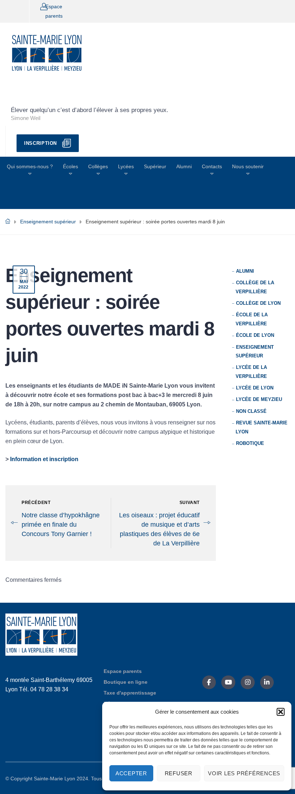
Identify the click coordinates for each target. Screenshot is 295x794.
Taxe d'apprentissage (130, 693)
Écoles (70, 166)
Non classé (251, 411)
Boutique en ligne (126, 682)
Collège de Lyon (258, 303)
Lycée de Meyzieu (259, 399)
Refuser (178, 773)
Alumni (184, 166)
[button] (280, 711)
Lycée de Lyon (254, 388)
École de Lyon (255, 335)
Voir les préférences (244, 773)
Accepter (131, 773)
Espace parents (123, 671)
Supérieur (155, 166)
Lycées (126, 166)
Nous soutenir (248, 166)
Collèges (98, 166)
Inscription (40, 143)
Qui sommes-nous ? (30, 166)
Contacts (212, 166)
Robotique (250, 443)
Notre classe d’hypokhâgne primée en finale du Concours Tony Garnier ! (61, 524)
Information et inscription (44, 459)
